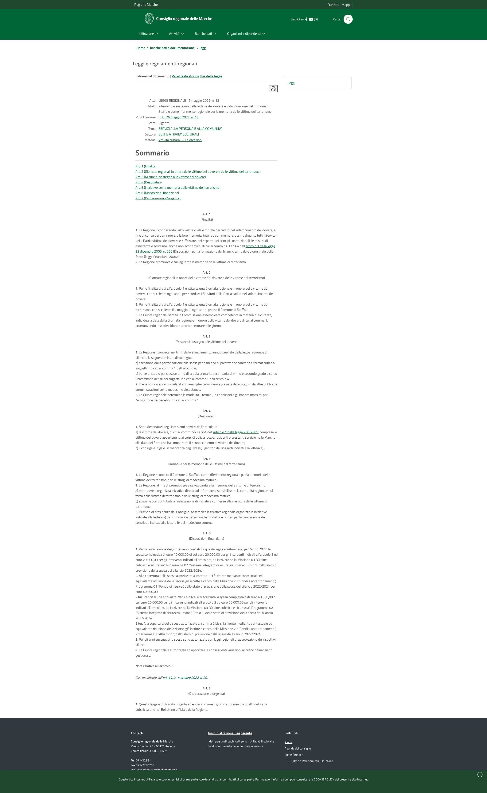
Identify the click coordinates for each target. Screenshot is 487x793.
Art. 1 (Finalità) (145, 166)
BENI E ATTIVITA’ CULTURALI (178, 134)
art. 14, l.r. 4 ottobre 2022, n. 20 (185, 677)
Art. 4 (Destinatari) (148, 182)
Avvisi (288, 742)
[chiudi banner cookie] (480, 774)
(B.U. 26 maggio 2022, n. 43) (178, 117)
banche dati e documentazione (172, 47)
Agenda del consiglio (298, 748)
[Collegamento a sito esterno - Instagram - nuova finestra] (315, 19)
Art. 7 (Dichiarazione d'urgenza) (158, 198)
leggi (203, 47)
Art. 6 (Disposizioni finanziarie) (157, 192)
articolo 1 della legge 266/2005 (235, 432)
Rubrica (333, 4)
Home (140, 47)
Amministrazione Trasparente (230, 733)
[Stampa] (273, 88)
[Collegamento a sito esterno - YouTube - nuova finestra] (311, 19)
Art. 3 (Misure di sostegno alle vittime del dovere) (170, 176)
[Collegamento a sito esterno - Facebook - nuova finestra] (306, 19)
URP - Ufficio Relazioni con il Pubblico (309, 761)
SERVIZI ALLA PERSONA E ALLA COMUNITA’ (190, 128)
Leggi (291, 82)
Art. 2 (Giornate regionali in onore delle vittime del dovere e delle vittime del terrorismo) (198, 171)
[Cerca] (348, 19)
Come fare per (294, 754)
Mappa (346, 4)
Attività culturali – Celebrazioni (180, 140)
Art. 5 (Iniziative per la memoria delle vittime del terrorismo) (177, 187)
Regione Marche (146, 4)
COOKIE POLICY (324, 779)
